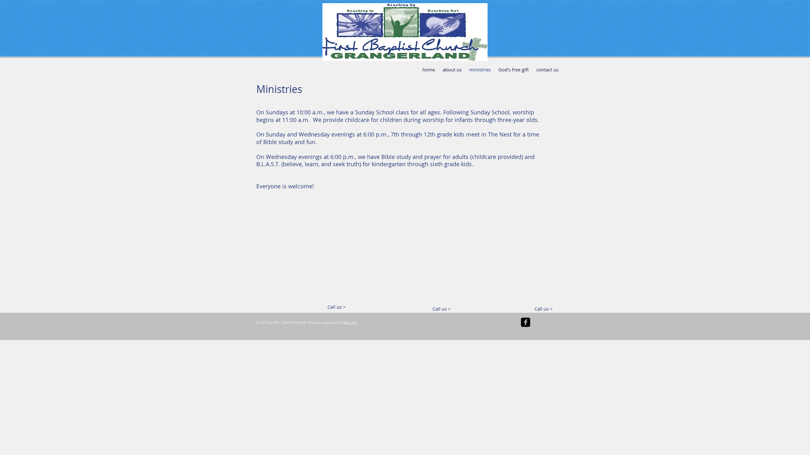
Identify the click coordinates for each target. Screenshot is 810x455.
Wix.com (350, 322)
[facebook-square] (525, 322)
